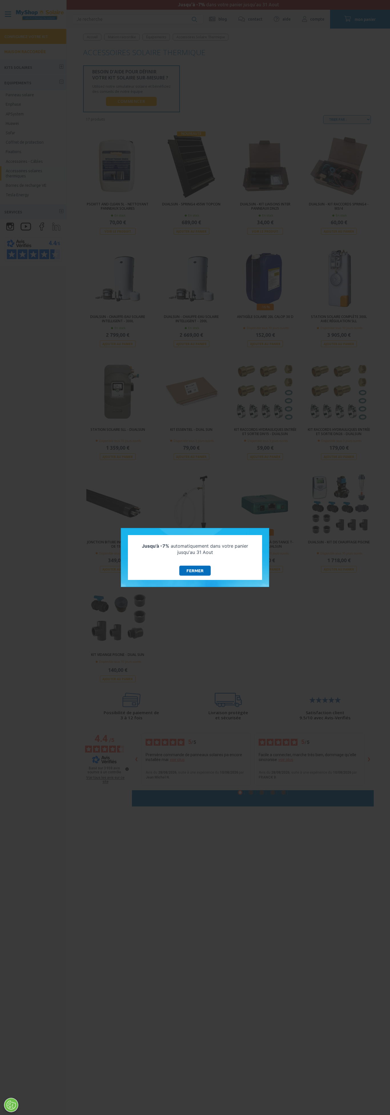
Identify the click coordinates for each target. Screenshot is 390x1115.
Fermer (195, 570)
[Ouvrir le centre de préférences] (11, 1105)
